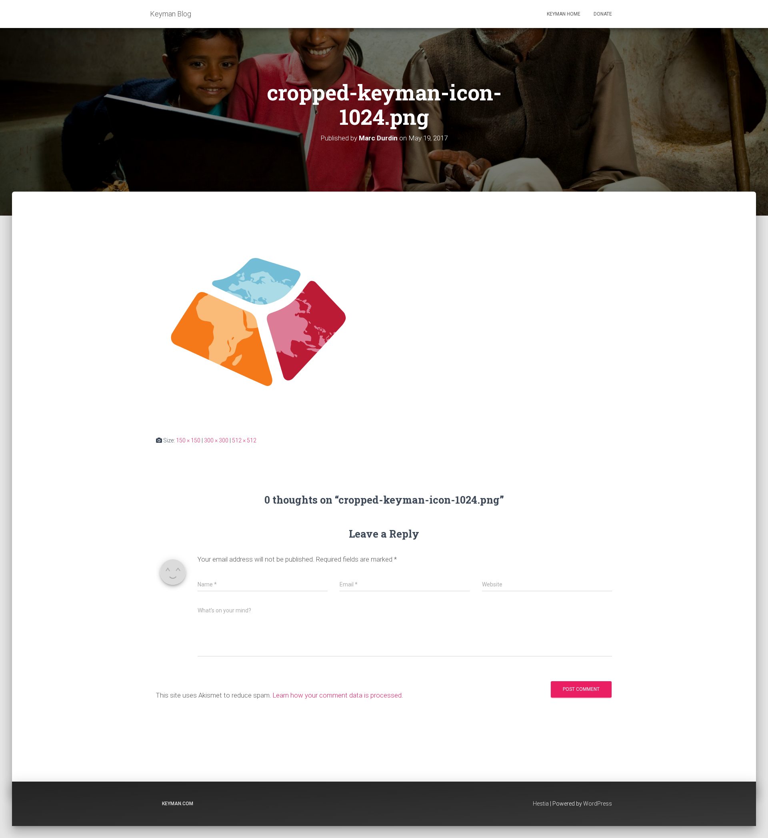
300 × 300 (216, 440)
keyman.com (177, 803)
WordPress (597, 803)
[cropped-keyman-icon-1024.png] (258, 321)
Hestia (541, 803)
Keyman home (563, 14)
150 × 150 (188, 440)
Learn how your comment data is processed (337, 695)
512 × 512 (244, 440)
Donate (603, 14)
